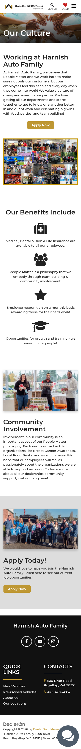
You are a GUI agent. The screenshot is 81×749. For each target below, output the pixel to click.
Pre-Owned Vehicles (20, 692)
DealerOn (40, 729)
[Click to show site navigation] (74, 6)
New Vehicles (14, 686)
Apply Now (41, 125)
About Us (11, 698)
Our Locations (15, 703)
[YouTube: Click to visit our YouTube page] (40, 641)
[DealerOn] (14, 724)
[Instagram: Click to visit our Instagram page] (53, 641)
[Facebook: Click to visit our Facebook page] (26, 641)
